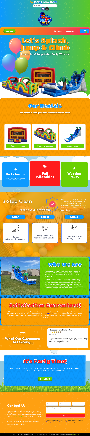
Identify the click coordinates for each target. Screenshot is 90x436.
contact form (17, 416)
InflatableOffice (75, 434)
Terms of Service (65, 422)
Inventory (58, 31)
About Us (70, 31)
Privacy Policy (51, 422)
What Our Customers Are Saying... (22, 340)
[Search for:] (45, 5)
